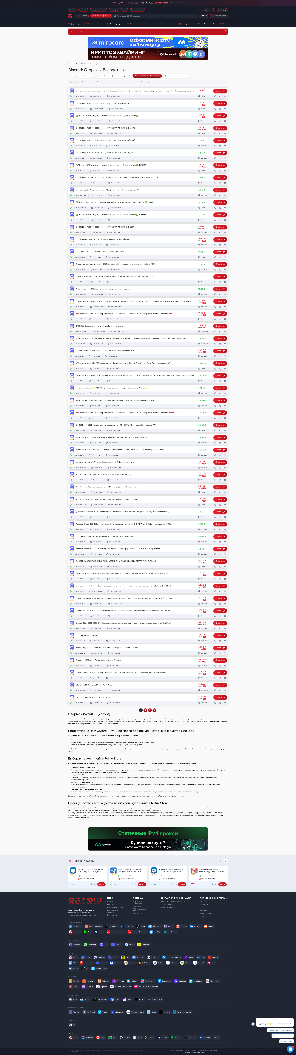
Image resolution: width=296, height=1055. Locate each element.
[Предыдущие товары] (220, 861)
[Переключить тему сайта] (207, 10)
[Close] (225, 30)
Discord (79, 64)
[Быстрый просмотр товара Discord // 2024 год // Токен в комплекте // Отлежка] (215, 665)
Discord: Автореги (85, 76)
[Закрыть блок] (226, 3)
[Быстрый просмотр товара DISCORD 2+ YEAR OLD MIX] (215, 640)
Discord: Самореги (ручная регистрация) (113, 76)
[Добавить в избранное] (220, 96)
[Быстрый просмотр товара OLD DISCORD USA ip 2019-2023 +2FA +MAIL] (215, 702)
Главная (72, 10)
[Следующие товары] (225, 861)
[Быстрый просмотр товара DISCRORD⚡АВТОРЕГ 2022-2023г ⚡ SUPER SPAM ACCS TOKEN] (215, 108)
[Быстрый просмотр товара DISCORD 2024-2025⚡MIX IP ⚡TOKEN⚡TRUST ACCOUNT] (215, 257)
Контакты (83, 10)
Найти (204, 16)
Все (71, 76)
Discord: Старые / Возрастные (147, 76)
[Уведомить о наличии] (225, 96)
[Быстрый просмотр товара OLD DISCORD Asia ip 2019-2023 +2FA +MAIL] (215, 690)
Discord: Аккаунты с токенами (176, 76)
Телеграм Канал (137, 10)
